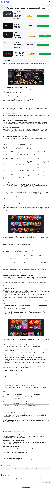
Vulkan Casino (30, 44)
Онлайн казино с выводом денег (19, 478)
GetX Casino (29, 15)
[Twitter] (46, 482)
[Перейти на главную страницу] (5, 2)
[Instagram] (49, 482)
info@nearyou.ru (42, 478)
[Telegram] (40, 482)
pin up (15, 468)
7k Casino (29, 25)
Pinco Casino (32, 53)
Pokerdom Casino (32, 35)
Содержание (7, 60)
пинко (37, 468)
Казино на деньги (29, 477)
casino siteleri (20, 468)
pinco (33, 468)
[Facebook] (43, 482)
